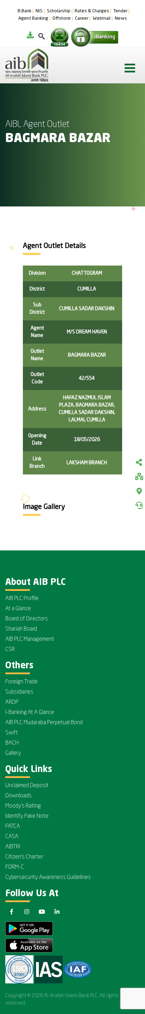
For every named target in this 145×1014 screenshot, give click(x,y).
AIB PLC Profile (22, 598)
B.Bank (24, 11)
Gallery (13, 753)
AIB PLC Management (29, 639)
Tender (120, 11)
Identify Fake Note (27, 816)
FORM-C (14, 867)
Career (81, 19)
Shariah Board (21, 629)
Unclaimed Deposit (27, 786)
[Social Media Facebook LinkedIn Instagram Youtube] (139, 463)
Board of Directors (26, 619)
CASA (11, 837)
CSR (10, 649)
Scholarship (58, 11)
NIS (39, 11)
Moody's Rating (23, 806)
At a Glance (18, 609)
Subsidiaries (19, 692)
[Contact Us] (139, 505)
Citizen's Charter (24, 857)
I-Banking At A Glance (29, 712)
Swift (11, 733)
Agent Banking (33, 19)
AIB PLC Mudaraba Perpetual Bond (44, 723)
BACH (12, 743)
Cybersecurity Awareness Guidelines (48, 877)
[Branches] (139, 491)
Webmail (102, 19)
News (121, 19)
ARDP (11, 702)
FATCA (12, 826)
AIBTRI (12, 847)
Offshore (61, 19)
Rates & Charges (92, 11)
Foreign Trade (21, 682)
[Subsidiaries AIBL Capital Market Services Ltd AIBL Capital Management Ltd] (139, 477)
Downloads (18, 796)
